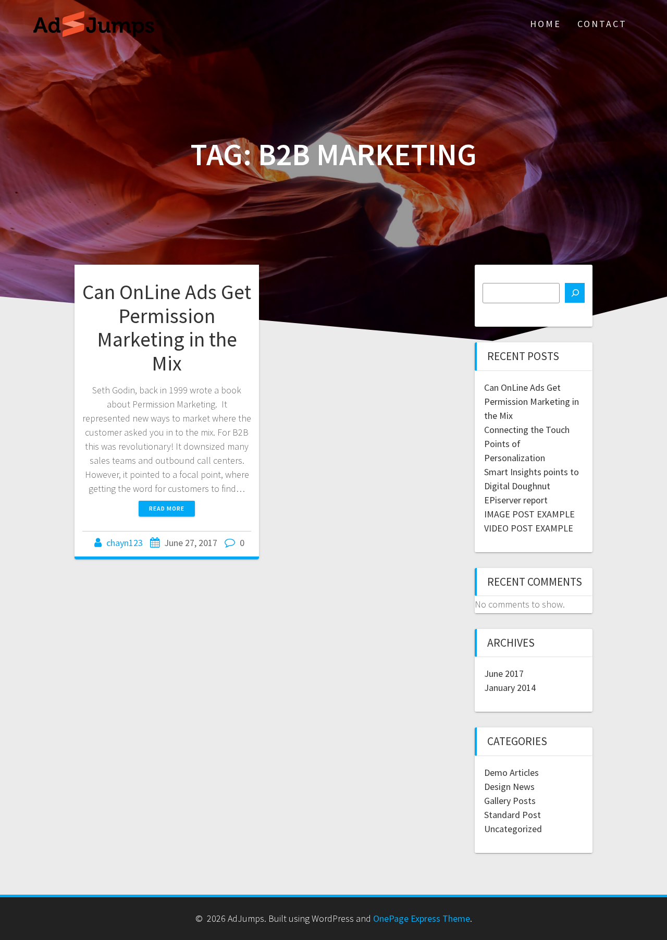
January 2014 (510, 688)
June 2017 (504, 673)
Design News (509, 787)
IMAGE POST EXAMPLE (529, 514)
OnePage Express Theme (421, 918)
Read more (166, 508)
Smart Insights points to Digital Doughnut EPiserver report (531, 486)
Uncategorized (513, 829)
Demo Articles (511, 772)
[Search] (575, 293)
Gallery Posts (510, 801)
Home (545, 24)
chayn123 (124, 543)
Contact (602, 24)
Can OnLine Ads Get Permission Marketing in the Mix (166, 327)
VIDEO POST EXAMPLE (528, 528)
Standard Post (512, 815)
